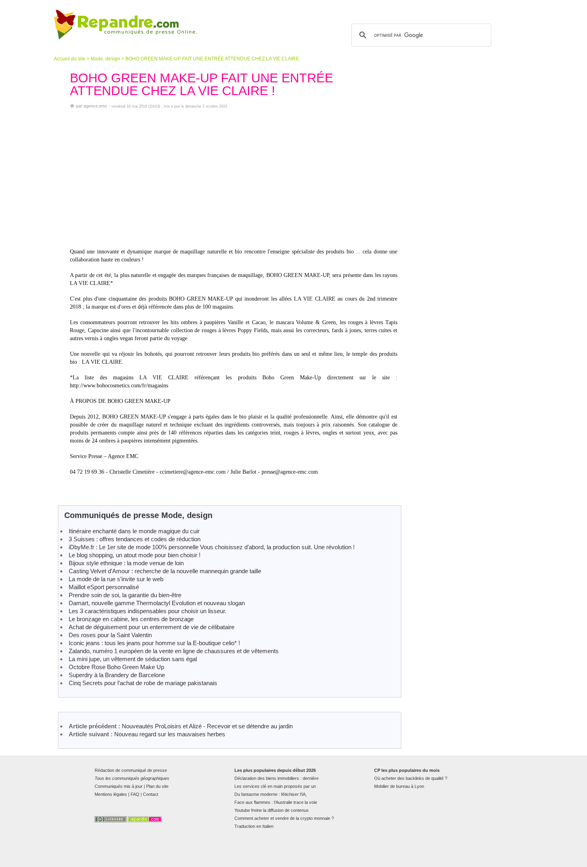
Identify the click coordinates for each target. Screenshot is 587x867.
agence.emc (95, 106)
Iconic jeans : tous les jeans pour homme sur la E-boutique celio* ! (154, 643)
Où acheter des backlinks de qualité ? (410, 778)
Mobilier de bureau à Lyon (399, 786)
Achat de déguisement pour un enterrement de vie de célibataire (151, 627)
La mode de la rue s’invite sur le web (116, 579)
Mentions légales (111, 794)
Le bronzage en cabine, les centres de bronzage (131, 619)
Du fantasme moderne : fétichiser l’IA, (270, 794)
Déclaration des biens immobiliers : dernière (276, 778)
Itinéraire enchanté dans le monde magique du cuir (134, 531)
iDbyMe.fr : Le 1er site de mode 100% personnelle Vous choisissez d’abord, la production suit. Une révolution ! (212, 547)
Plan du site (157, 786)
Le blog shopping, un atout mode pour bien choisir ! (134, 555)
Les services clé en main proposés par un (275, 786)
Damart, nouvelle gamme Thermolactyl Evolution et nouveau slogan (157, 603)
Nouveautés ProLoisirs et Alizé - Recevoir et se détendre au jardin (207, 726)
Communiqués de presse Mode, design (138, 515)
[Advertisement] (233, 178)
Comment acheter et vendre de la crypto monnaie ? (284, 818)
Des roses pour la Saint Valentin (110, 635)
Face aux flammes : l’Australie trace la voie (275, 802)
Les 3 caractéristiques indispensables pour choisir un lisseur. (147, 611)
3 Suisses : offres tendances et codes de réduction (134, 539)
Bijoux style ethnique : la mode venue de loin (126, 563)
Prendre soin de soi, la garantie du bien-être (125, 595)
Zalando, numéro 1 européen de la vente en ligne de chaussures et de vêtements (174, 651)
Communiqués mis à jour (119, 786)
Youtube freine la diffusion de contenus (271, 810)
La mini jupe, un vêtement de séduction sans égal (133, 659)
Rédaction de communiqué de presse (131, 770)
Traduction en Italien (254, 826)
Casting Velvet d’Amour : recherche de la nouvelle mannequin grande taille (165, 571)
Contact (150, 794)
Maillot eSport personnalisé (104, 587)
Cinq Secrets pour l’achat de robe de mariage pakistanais (143, 683)
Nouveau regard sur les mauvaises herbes (169, 734)
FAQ (135, 794)
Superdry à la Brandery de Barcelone (117, 675)
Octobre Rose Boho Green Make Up (116, 667)
